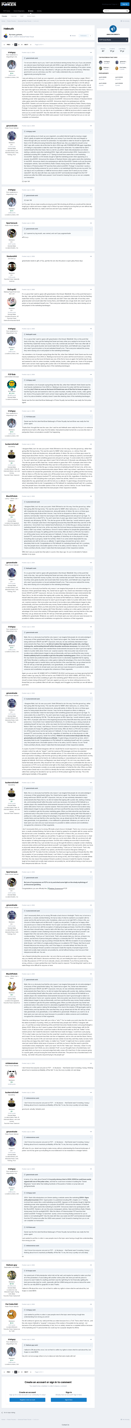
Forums (4, 16)
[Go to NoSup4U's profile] (11, 301)
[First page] (4, 44)
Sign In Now (68, 1400)
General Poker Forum (27, 37)
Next (26, 44)
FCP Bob (11, 374)
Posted (28, 52)
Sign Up (125, 4)
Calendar (14, 16)
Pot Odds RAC (12, 1304)
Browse (30, 11)
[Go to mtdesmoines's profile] (11, 1073)
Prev (8, 44)
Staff (21, 16)
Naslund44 (12, 256)
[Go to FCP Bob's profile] (11, 384)
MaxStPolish (11, 496)
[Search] (127, 11)
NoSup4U (11, 289)
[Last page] (30, 44)
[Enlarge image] (55, 888)
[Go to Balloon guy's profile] (11, 1275)
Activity (39, 11)
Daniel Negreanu (19, 11)
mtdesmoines (12, 1063)
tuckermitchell (11, 444)
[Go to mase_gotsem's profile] (6, 35)
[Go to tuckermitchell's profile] (11, 454)
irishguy (12, 52)
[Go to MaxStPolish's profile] (11, 508)
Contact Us (65, 1425)
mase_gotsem (16, 34)
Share (73, 35)
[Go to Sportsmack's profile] (11, 233)
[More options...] (91, 52)
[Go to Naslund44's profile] (11, 266)
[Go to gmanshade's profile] (11, 136)
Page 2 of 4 (39, 44)
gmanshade (11, 126)
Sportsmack (11, 223)
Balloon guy (11, 1265)
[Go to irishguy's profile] (11, 64)
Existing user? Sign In (110, 4)
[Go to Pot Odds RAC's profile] (11, 1314)
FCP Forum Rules (105, 40)
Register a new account (27, 1400)
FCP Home (6, 11)
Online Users (31, 16)
